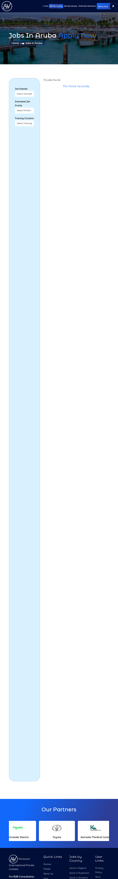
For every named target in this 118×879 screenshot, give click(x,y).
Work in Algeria (77, 868)
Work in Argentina (79, 873)
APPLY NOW (103, 7)
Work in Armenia (78, 877)
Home (15, 43)
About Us (48, 873)
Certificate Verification (87, 6)
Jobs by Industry (70, 6)
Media (46, 869)
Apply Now (77, 35)
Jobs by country (56, 6)
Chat (46, 6)
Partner (47, 864)
